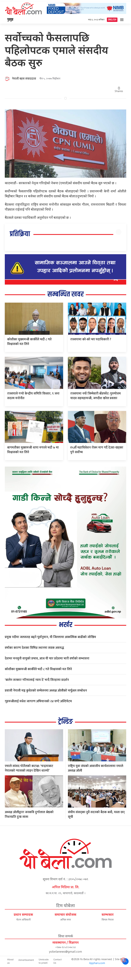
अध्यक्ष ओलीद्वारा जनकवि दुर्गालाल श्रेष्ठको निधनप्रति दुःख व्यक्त (29, 814)
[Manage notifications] (123, 960)
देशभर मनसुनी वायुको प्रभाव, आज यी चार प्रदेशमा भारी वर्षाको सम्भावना (47, 658)
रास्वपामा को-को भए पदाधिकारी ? (90, 339)
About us (10, 961)
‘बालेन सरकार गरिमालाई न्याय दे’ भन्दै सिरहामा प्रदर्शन (37, 680)
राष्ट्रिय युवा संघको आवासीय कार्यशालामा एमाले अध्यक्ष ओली (95, 768)
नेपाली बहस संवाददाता (24, 78)
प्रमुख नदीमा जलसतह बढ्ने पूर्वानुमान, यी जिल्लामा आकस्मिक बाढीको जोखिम (50, 637)
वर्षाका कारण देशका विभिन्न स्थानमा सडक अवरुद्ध (34, 647)
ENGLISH (112, 20)
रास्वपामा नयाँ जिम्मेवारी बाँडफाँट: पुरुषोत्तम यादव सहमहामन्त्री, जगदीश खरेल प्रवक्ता (95, 396)
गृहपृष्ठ (10, 19)
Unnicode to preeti (44, 961)
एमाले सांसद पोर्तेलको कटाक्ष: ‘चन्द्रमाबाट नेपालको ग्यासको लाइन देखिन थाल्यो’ (29, 768)
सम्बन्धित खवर (65, 294)
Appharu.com (97, 963)
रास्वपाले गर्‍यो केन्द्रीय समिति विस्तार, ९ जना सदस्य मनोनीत (33, 396)
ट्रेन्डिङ (65, 721)
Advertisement (26, 960)
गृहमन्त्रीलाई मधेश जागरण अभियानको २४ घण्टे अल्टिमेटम (38, 701)
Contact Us (57, 961)
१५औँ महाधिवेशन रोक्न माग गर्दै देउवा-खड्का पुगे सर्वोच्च (96, 450)
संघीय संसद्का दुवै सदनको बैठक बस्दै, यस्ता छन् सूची (96, 814)
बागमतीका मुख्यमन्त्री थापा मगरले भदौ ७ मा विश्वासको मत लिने (33, 450)
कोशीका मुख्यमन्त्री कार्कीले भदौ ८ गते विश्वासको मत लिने (29, 342)
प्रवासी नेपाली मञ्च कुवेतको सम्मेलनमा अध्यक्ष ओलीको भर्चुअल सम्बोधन (46, 690)
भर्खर (65, 624)
